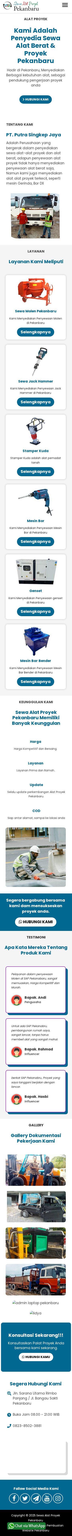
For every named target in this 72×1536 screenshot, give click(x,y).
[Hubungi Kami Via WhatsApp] (26, 1526)
